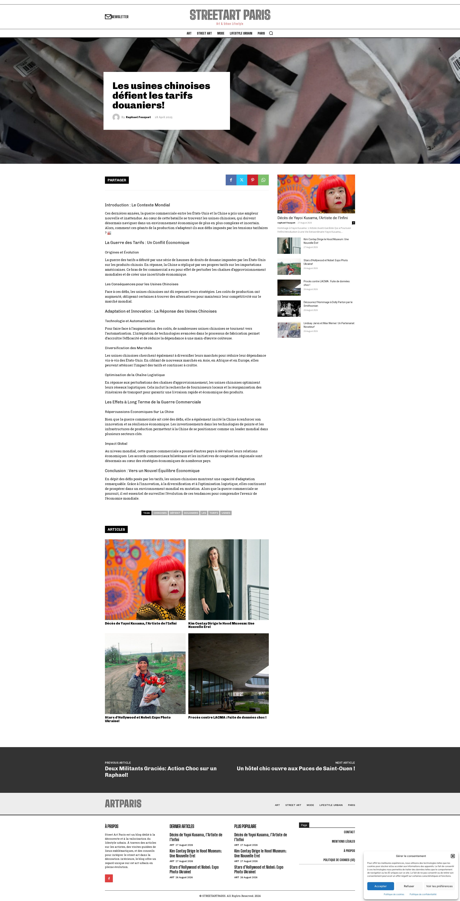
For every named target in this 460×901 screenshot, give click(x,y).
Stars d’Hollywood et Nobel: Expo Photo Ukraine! (138, 719)
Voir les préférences (439, 886)
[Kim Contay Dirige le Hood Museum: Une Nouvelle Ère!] (228, 579)
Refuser (409, 886)
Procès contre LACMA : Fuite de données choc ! (227, 717)
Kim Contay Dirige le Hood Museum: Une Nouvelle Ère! (221, 625)
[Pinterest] (252, 180)
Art (280, 212)
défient (175, 513)
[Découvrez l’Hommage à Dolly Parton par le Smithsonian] (289, 308)
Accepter (380, 886)
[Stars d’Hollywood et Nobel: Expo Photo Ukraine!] (145, 673)
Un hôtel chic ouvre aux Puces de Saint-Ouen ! (296, 768)
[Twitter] (241, 180)
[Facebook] (231, 180)
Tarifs (214, 513)
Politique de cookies (394, 894)
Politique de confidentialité (423, 894)
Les (204, 513)
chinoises (160, 513)
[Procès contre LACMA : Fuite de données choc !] (228, 673)
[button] (453, 856)
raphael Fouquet (138, 117)
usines (226, 513)
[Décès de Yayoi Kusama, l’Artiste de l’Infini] (145, 579)
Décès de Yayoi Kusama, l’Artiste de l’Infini (141, 623)
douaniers (191, 513)
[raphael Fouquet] (116, 117)
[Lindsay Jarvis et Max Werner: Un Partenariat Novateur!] (289, 329)
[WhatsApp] (263, 180)
